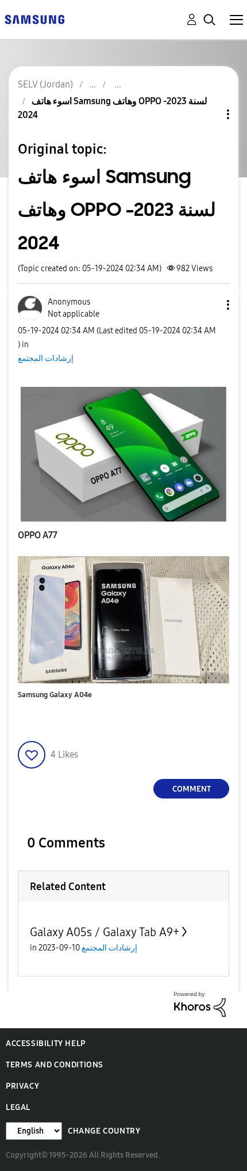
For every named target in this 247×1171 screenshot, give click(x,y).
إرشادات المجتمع (46, 358)
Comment (191, 789)
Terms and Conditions (54, 1065)
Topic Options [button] (208, 114)
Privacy (22, 1086)
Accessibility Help (46, 1043)
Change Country (104, 1131)
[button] (209, 305)
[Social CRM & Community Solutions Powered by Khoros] (200, 1003)
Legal (18, 1107)
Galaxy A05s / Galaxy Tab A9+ (104, 932)
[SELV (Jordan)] (34, 18)
